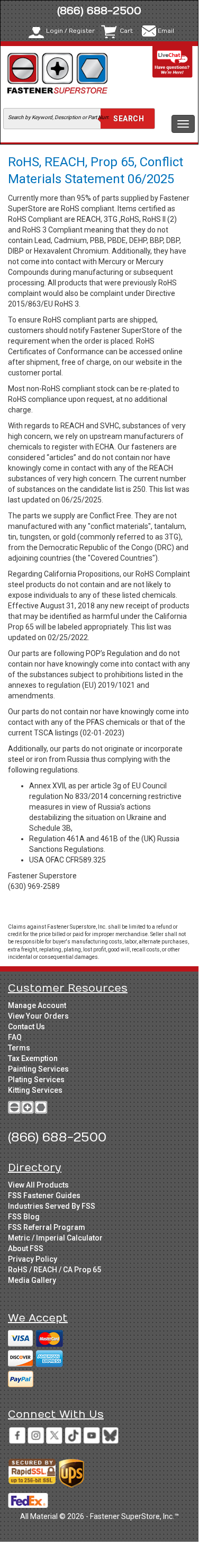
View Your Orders (38, 1016)
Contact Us (26, 1026)
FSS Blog (24, 1216)
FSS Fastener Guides (44, 1195)
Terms (19, 1048)
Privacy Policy (32, 1259)
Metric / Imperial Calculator (55, 1238)
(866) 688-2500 (99, 11)
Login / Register (70, 31)
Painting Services (38, 1069)
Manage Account (37, 1005)
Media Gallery (32, 1280)
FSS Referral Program (46, 1227)
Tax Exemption (33, 1058)
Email (166, 31)
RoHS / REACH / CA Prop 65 (54, 1269)
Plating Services (36, 1079)
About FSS (25, 1248)
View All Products (38, 1185)
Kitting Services (35, 1090)
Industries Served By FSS (51, 1206)
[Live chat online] (172, 62)
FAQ (15, 1037)
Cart (126, 31)
